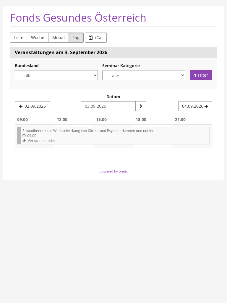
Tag (76, 37)
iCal (98, 37)
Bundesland (27, 65)
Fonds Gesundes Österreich (78, 17)
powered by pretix (114, 171)
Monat (58, 37)
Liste (18, 37)
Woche (37, 37)
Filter (202, 75)
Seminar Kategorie (121, 65)
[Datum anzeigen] (140, 106)
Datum (113, 96)
